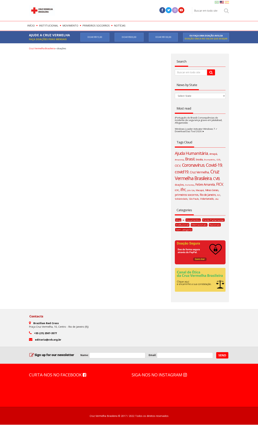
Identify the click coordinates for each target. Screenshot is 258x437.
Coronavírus (193, 165)
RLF (218, 195)
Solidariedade (181, 198)
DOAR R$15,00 (95, 37)
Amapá (213, 153)
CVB (216, 178)
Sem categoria (184, 229)
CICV (177, 166)
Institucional (48, 25)
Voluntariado (207, 198)
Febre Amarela (205, 184)
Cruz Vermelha (199, 172)
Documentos (193, 220)
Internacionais (199, 224)
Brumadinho (209, 159)
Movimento (70, 25)
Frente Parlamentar (213, 220)
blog (178, 220)
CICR (218, 159)
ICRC (177, 190)
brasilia (199, 159)
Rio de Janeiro (208, 195)
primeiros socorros (186, 195)
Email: (152, 355)
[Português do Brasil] (217, 2)
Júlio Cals (190, 190)
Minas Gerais (211, 190)
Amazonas (179, 159)
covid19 (181, 172)
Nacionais (215, 224)
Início (31, 25)
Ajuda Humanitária (191, 153)
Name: (84, 355)
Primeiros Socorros (96, 25)
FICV (219, 184)
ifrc (183, 189)
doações (179, 184)
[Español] (227, 2)
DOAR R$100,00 (163, 37)
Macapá (200, 190)
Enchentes (189, 185)
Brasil (189, 159)
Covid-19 (214, 165)
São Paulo (194, 198)
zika (216, 199)
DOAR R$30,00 (129, 37)
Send (222, 355)
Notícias (119, 25)
